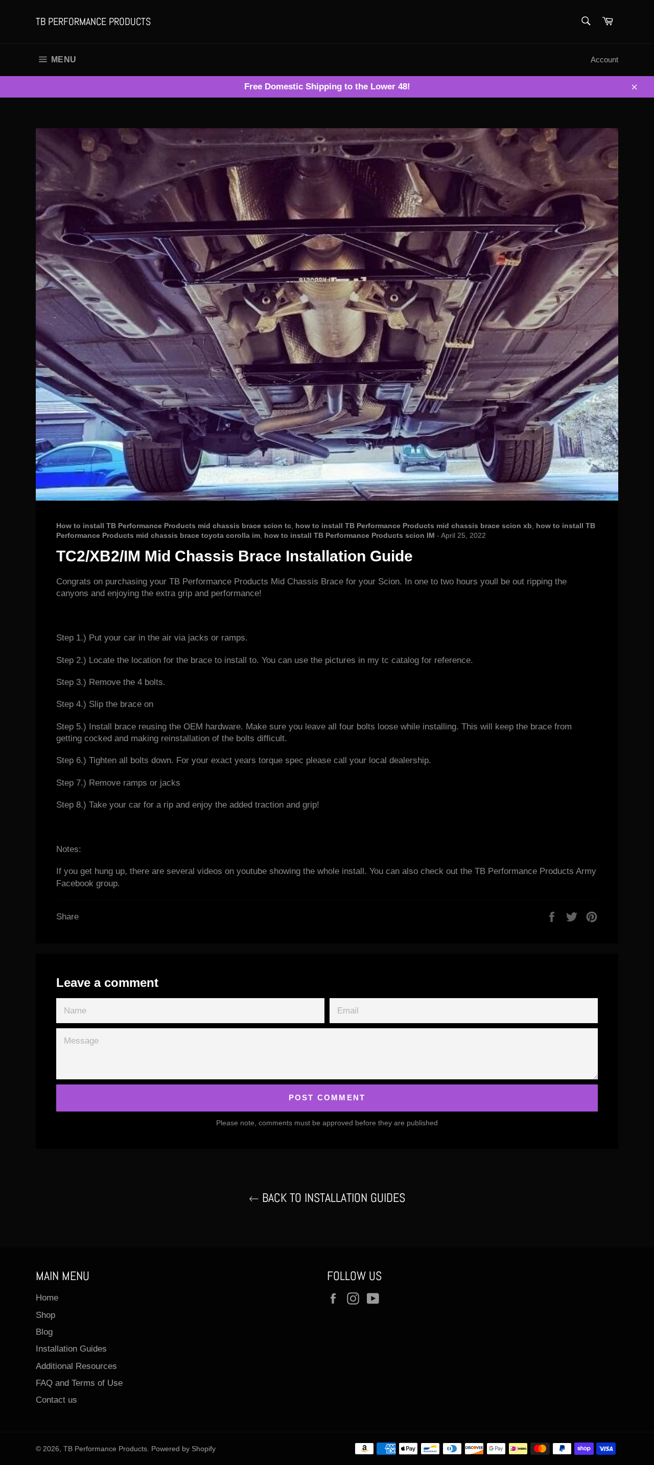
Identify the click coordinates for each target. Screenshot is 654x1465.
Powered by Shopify (183, 1449)
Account (604, 59)
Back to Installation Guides (332, 1198)
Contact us (56, 1400)
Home (47, 1298)
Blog (44, 1332)
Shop (45, 1315)
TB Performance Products (93, 21)
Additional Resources (76, 1366)
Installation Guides (71, 1349)
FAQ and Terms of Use (79, 1383)
